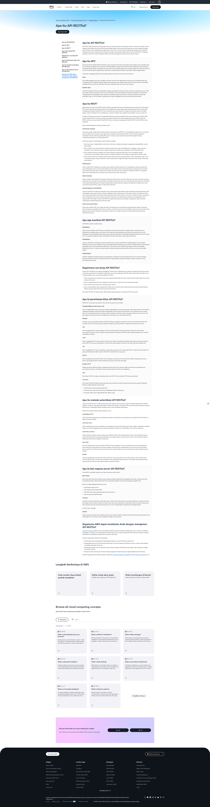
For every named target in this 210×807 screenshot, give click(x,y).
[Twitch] (155, 797)
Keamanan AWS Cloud (52, 778)
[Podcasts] (160, 797)
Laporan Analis (80, 784)
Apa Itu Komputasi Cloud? (53, 768)
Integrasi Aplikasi (93, 20)
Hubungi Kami (140, 765)
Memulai (78, 765)
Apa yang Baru (50, 781)
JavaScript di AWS (111, 784)
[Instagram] (153, 797)
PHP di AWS (109, 781)
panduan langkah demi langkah (121, 554)
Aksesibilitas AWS (141, 784)
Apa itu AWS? (50, 765)
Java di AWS (109, 778)
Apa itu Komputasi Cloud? (62, 20)
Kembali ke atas (104, 790)
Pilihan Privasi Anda (68, 801)
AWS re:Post (140, 771)
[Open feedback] (208, 403)
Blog (47, 784)
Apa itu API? (65, 45)
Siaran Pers (49, 787)
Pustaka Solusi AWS (82, 775)
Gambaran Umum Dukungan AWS (146, 778)
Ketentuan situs (56, 801)
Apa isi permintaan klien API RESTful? (71, 61)
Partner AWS (80, 787)
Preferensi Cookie (83, 801)
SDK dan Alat (110, 768)
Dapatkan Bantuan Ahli (143, 781)
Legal (138, 787)
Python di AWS (110, 775)
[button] (68, 7)
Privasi (47, 801)
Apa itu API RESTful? (68, 42)
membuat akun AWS (140, 554)
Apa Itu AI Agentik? (51, 771)
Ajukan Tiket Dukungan (143, 768)
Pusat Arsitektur (80, 778)
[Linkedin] (150, 797)
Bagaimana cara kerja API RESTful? (70, 56)
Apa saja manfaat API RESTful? (68, 51)
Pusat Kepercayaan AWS (83, 771)
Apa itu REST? (66, 48)
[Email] (163, 797)
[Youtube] (158, 797)
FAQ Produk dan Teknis (82, 781)
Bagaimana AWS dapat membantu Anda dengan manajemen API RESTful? (70, 75)
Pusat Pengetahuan (142, 775)
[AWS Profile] (159, 2)
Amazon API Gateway (88, 530)
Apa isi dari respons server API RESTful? (70, 70)
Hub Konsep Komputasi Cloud (79, 20)
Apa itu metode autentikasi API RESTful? (70, 65)
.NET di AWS (109, 771)
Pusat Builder (110, 765)
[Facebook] (147, 797)
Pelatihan (79, 768)
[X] (145, 797)
